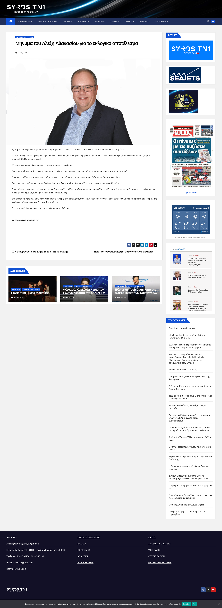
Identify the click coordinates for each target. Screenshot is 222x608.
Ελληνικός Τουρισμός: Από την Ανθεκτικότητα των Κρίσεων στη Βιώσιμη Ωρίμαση (136, 293)
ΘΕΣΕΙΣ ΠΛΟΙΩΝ (156, 556)
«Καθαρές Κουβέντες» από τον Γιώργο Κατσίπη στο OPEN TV (84, 291)
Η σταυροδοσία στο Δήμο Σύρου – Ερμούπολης (41, 251)
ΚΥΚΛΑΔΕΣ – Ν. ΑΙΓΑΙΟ (48, 21)
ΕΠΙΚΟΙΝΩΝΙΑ (161, 21)
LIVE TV (130, 21)
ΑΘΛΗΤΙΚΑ (100, 21)
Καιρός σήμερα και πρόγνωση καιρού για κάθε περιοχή (191, 237)
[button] (208, 21)
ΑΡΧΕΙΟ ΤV (145, 21)
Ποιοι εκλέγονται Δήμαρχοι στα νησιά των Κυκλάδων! (124, 251)
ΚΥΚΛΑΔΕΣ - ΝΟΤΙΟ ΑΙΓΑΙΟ (24, 37)
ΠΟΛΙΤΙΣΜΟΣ (83, 21)
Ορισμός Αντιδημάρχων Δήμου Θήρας (186, 505)
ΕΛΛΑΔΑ (68, 21)
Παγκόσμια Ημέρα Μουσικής (30, 293)
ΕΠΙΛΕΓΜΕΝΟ (16, 289)
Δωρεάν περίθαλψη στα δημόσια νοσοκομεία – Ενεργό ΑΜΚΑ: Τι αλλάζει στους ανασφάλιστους (190, 418)
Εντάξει (186, 604)
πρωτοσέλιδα (191, 193)
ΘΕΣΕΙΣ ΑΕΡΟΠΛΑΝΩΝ (159, 563)
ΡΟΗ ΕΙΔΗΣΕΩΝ (25, 21)
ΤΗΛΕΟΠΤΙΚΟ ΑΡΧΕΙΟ (159, 544)
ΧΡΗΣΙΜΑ (114, 21)
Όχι (194, 604)
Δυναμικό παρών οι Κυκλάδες (183, 370)
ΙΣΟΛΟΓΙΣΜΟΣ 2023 (16, 569)
